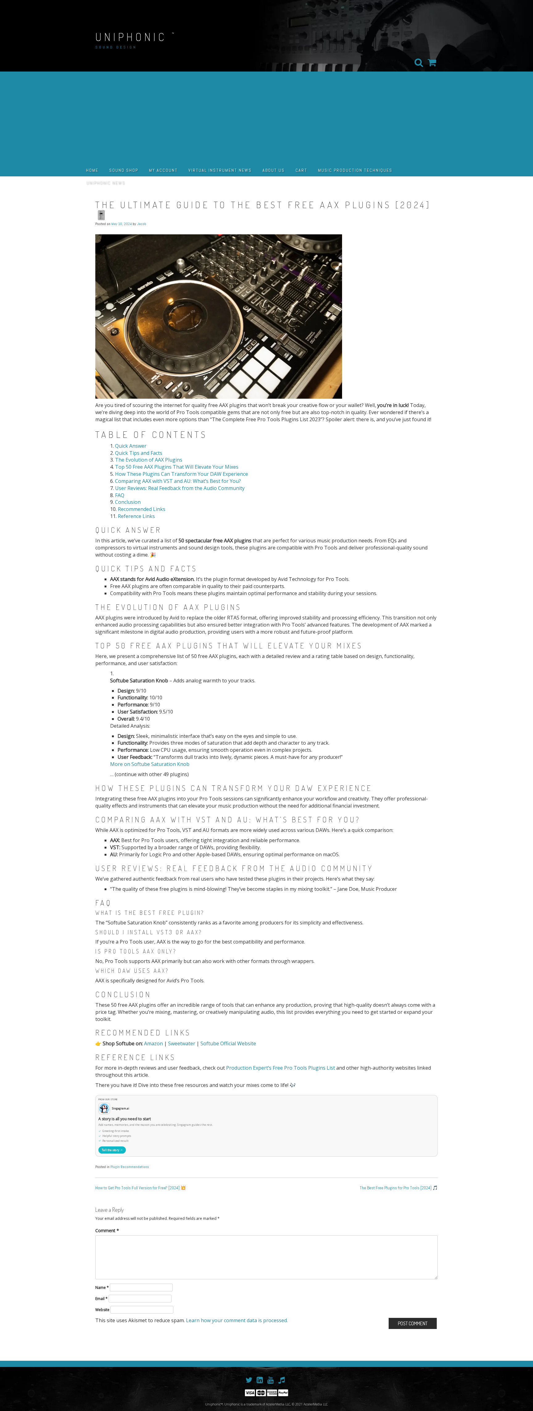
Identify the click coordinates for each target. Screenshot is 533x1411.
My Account (163, 170)
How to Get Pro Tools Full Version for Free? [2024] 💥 (140, 1188)
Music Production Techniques (355, 170)
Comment (107, 1230)
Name (102, 1287)
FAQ (119, 495)
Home (92, 170)
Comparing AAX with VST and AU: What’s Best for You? (178, 481)
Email (101, 1298)
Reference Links (136, 516)
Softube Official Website (228, 1043)
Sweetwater (181, 1043)
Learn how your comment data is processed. (237, 1320)
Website (102, 1309)
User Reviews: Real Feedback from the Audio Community (180, 488)
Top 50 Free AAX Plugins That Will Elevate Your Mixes (176, 466)
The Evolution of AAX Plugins (148, 459)
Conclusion (128, 502)
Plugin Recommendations (129, 1166)
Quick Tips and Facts (138, 453)
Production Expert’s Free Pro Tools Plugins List (280, 1067)
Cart (301, 170)
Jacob (141, 223)
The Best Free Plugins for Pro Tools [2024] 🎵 (399, 1188)
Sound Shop (123, 170)
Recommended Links (141, 509)
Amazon (153, 1043)
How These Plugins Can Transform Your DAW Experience (181, 474)
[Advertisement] (266, 118)
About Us (273, 170)
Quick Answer (131, 445)
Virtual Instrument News (220, 170)
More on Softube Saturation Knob (149, 764)
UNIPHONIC (131, 37)
